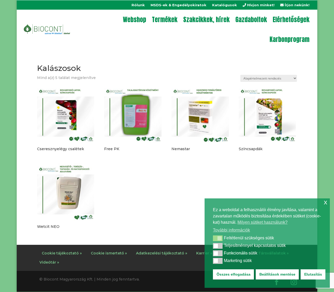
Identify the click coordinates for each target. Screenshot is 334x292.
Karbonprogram (289, 39)
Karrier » (204, 253)
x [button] (325, 202)
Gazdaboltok (251, 19)
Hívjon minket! (260, 5)
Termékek (164, 19)
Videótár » (49, 262)
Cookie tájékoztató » (62, 253)
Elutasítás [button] (313, 274)
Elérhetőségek (291, 19)
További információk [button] (231, 230)
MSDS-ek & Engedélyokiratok (178, 5)
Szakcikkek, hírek (206, 19)
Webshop (134, 19)
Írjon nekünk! (296, 5)
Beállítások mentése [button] (277, 274)
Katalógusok (224, 5)
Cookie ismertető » (109, 253)
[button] (218, 238)
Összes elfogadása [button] (233, 274)
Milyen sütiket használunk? (262, 222)
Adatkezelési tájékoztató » (161, 253)
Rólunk (138, 5)
